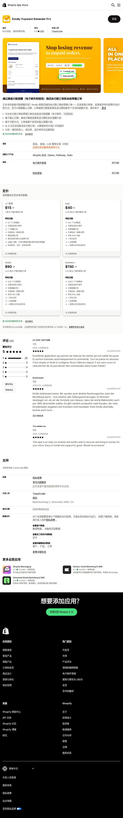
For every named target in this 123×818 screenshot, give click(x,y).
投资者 (65, 723)
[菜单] (118, 5)
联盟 (64, 741)
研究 (5, 735)
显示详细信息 (38, 416)
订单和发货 (8, 667)
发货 (64, 685)
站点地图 (7, 801)
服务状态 (66, 753)
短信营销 (37, 173)
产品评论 (66, 661)
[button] (31, 570)
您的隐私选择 (9, 808)
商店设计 (7, 673)
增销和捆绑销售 (70, 667)
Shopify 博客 (9, 729)
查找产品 (7, 655)
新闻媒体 (66, 729)
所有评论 (9, 390)
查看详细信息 (39, 552)
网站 (35, 498)
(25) (42, 31)
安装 (114, 19)
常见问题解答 (39, 482)
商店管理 (7, 685)
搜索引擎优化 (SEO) (72, 679)
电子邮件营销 (39, 163)
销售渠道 (7, 650)
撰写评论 (9, 384)
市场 (64, 655)
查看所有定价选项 (76, 327)
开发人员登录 (9, 777)
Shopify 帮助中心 (12, 711)
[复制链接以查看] (52, 340)
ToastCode (57, 31)
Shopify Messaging (22, 566)
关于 (64, 711)
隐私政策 (37, 477)
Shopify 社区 (9, 723)
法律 (64, 747)
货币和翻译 (68, 691)
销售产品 (7, 661)
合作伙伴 (66, 735)
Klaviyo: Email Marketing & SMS (88, 566)
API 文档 (7, 717)
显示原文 (29, 134)
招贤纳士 (66, 717)
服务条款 (7, 785)
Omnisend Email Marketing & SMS (29, 577)
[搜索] (113, 5)
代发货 (65, 650)
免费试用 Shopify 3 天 (61, 612)
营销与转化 (8, 679)
